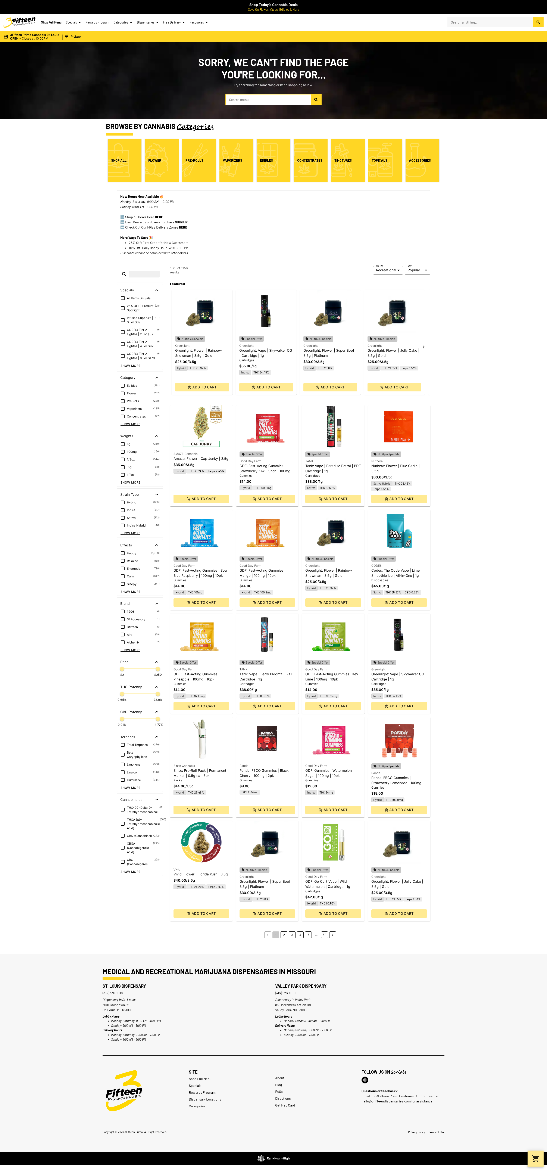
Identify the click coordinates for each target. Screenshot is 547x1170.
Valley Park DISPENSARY (300, 986)
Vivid (177, 869)
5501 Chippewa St (116, 1005)
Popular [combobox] (414, 270)
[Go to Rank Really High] (273, 1158)
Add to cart (204, 387)
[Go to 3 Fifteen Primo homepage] (19, 22)
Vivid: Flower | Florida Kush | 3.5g (201, 874)
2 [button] (284, 935)
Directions (283, 1098)
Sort (411, 265)
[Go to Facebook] (365, 1080)
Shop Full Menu (51, 22)
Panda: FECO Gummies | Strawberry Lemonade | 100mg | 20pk (397, 783)
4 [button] (300, 935)
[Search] (538, 22)
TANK (309, 461)
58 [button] (324, 935)
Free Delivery (172, 22)
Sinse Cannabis (184, 765)
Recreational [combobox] (386, 270)
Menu (379, 265)
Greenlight (182, 345)
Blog (278, 1085)
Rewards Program (97, 22)
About (279, 1078)
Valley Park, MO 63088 (290, 1010)
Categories (120, 22)
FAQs (279, 1091)
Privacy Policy (416, 1132)
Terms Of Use (436, 1132)
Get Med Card (285, 1105)
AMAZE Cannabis (185, 454)
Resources (197, 22)
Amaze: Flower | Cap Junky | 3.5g (201, 458)
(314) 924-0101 (285, 993)
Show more (130, 365)
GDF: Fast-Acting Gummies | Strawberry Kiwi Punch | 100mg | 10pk (266, 471)
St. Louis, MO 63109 (117, 1010)
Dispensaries (145, 22)
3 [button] (292, 935)
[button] (42, 36)
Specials (71, 22)
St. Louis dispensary (124, 986)
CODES (376, 565)
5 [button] (308, 935)
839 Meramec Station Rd (293, 1005)
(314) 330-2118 (113, 993)
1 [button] (276, 935)
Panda (244, 765)
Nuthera (377, 461)
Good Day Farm (250, 461)
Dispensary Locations (205, 1099)
